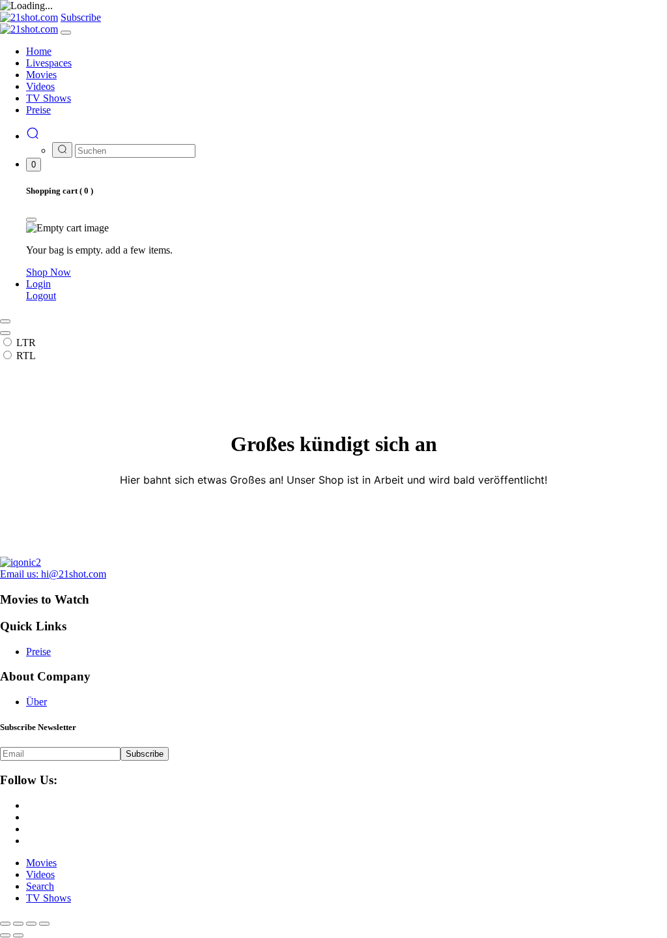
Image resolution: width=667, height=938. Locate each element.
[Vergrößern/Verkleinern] (5, 924)
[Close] (66, 33)
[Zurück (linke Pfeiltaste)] (5, 935)
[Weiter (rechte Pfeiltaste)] (18, 935)
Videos (40, 874)
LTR (26, 342)
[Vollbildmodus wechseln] (18, 924)
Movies (41, 862)
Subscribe (144, 754)
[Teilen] (31, 924)
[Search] (32, 135)
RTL (26, 355)
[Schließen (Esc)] (44, 924)
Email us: (53, 573)
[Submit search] (62, 150)
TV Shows (48, 897)
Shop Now (48, 272)
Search (40, 886)
